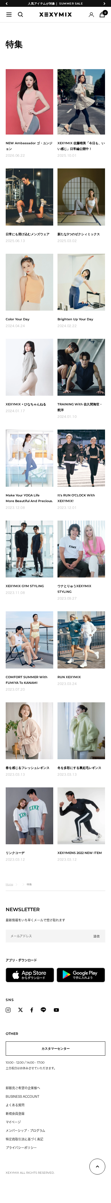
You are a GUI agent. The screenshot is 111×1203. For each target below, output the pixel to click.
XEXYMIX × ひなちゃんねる (26, 404)
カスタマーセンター (56, 1049)
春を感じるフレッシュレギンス (28, 768)
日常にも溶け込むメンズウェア (28, 234)
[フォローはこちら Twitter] (20, 1009)
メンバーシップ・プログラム (25, 1130)
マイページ (13, 1122)
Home (9, 884)
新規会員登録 (15, 1113)
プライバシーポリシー (21, 1147)
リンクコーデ (15, 853)
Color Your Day (17, 319)
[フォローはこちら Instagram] (8, 1009)
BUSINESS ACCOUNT (22, 1096)
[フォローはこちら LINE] (43, 1009)
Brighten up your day (75, 319)
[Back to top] (97, 1168)
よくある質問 (15, 1105)
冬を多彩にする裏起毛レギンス (79, 768)
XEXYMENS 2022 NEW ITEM (79, 853)
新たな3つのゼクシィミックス (78, 234)
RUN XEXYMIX (69, 677)
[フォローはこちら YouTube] (56, 1009)
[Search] (20, 14)
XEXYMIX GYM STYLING (25, 586)
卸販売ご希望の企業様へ (23, 1087)
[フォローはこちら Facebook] (31, 1009)
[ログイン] (91, 14)
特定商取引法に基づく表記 (24, 1139)
